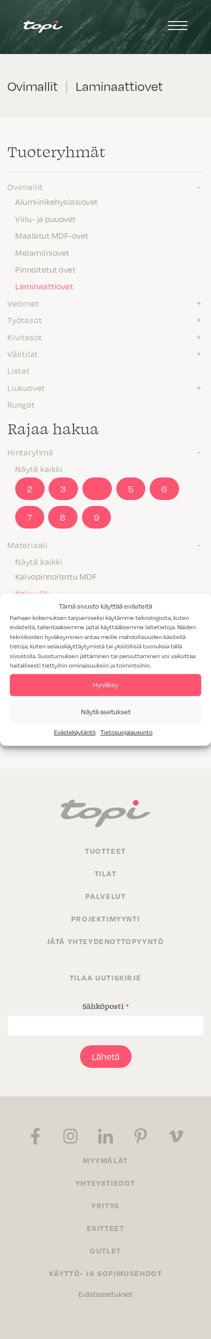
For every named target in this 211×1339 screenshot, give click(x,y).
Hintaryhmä (30, 451)
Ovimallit (25, 186)
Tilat (106, 873)
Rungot (21, 404)
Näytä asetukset (106, 711)
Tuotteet (105, 850)
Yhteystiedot (105, 1182)
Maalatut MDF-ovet (52, 235)
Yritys (105, 1205)
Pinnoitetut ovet (45, 269)
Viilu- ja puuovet (45, 218)
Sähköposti (105, 1006)
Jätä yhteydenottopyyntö (105, 941)
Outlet (105, 1250)
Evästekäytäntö (75, 732)
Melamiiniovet (42, 252)
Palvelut (105, 896)
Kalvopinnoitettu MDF (56, 576)
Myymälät (105, 1160)
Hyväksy (105, 684)
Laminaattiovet (44, 285)
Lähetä (106, 1056)
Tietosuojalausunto (127, 732)
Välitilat (22, 353)
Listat (18, 370)
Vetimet (23, 303)
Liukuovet (26, 387)
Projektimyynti (105, 918)
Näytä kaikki (39, 468)
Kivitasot (24, 337)
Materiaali (27, 544)
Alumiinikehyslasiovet (56, 201)
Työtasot (24, 319)
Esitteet (106, 1228)
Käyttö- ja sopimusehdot (105, 1273)
